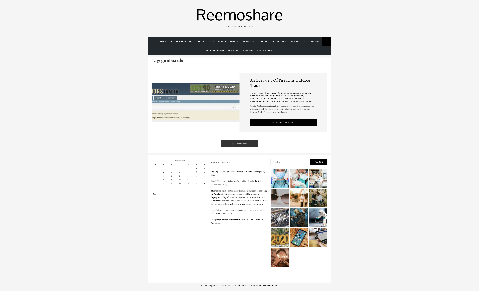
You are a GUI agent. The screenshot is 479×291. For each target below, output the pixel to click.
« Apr (154, 194)
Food (211, 41)
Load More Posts (239, 143)
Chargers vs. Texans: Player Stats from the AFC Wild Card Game (237, 219)
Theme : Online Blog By (242, 286)
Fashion (200, 41)
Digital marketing (181, 41)
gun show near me (280, 96)
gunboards (256, 98)
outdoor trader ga (294, 98)
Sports (234, 41)
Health (222, 41)
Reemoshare (239, 14)
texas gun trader (279, 101)
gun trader (297, 96)
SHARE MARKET (265, 50)
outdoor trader (272, 98)
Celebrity (247, 50)
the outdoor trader (301, 101)
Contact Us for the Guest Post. (289, 41)
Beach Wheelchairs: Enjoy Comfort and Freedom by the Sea (236, 181)
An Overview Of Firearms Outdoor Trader (280, 82)
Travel (263, 41)
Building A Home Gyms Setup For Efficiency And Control (234, 171)
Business (233, 50)
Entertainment (215, 50)
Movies (315, 41)
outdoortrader (259, 101)
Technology (248, 41)
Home (163, 41)
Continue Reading (283, 122)
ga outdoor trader (290, 93)
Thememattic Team (267, 286)
